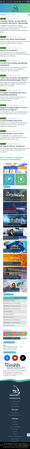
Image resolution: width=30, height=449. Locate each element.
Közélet (3, 18)
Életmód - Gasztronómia (14, 436)
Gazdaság (15, 424)
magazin (7, 186)
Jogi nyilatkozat (15, 406)
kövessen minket (9, 352)
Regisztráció (9, 1)
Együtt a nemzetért (9, 50)
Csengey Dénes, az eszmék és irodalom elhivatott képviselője (14, 22)
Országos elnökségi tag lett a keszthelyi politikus (13, 94)
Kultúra (15, 431)
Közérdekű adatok (15, 401)
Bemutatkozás (15, 412)
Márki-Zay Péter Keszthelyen (13, 39)
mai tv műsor (8, 294)
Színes (15, 434)
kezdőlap (3, 14)
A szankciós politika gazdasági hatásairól (13, 64)
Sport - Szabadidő (15, 426)
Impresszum (15, 403)
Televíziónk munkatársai (14, 415)
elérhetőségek (9, 342)
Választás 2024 (15, 438)
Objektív (11, 314)
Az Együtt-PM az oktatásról (12, 146)
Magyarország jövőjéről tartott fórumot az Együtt (13, 109)
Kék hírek (14, 429)
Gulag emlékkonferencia (11, 121)
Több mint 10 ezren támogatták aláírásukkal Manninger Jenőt (14, 79)
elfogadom (23, 447)
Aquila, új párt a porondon (11, 133)
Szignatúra (12, 300)
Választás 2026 (15, 441)
